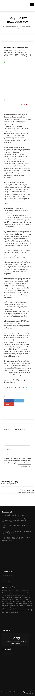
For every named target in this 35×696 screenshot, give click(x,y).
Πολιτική (15, 50)
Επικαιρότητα (11, 26)
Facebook (8, 401)
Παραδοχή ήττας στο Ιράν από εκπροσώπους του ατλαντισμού (17, 531)
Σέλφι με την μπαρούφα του (16, 46)
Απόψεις (21, 50)
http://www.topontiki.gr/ (17, 387)
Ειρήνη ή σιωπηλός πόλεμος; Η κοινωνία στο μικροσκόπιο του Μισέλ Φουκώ (17, 538)
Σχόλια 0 (28, 56)
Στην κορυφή (29, 693)
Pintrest (7, 404)
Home (4, 26)
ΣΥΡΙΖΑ (6, 56)
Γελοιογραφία (8, 52)
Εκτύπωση (18, 404)
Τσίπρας (11, 56)
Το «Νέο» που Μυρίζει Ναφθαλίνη (14, 525)
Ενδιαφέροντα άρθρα (21, 52)
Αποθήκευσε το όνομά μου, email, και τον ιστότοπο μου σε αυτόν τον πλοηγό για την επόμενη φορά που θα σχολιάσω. (17, 460)
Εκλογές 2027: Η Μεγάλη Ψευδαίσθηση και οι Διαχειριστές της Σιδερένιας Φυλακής (17, 519)
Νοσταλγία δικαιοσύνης (11, 515)
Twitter (17, 401)
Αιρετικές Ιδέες (28, 692)
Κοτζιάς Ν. (16, 54)
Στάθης (28, 54)
